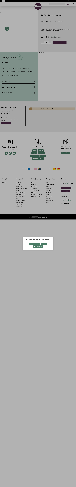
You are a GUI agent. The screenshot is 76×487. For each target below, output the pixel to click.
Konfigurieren (44, 243)
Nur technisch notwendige (34, 243)
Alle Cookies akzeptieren (38, 246)
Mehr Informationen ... (41, 240)
